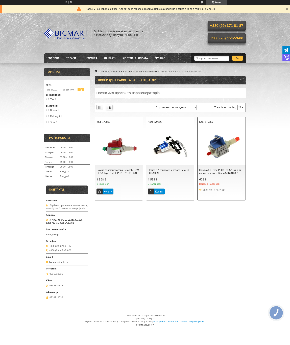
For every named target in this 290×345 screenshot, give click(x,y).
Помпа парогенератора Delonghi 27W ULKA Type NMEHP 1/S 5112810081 (117, 171)
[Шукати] (237, 58)
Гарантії (91, 58)
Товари (71, 58)
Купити (108, 191)
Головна (53, 58)
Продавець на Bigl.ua (145, 318)
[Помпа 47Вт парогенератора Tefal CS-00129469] (170, 146)
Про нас (160, 58)
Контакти (110, 58)
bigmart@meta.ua (58, 262)
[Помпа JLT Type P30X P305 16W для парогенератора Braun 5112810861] (221, 146)
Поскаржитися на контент (165, 321)
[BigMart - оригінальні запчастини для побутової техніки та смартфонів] (66, 33)
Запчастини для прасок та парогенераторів (133, 71)
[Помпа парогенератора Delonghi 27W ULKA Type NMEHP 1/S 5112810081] (118, 146)
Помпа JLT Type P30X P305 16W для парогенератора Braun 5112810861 (220, 171)
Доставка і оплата (135, 58)
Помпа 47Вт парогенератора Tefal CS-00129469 (169, 171)
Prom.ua (161, 315)
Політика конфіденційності (192, 321)
